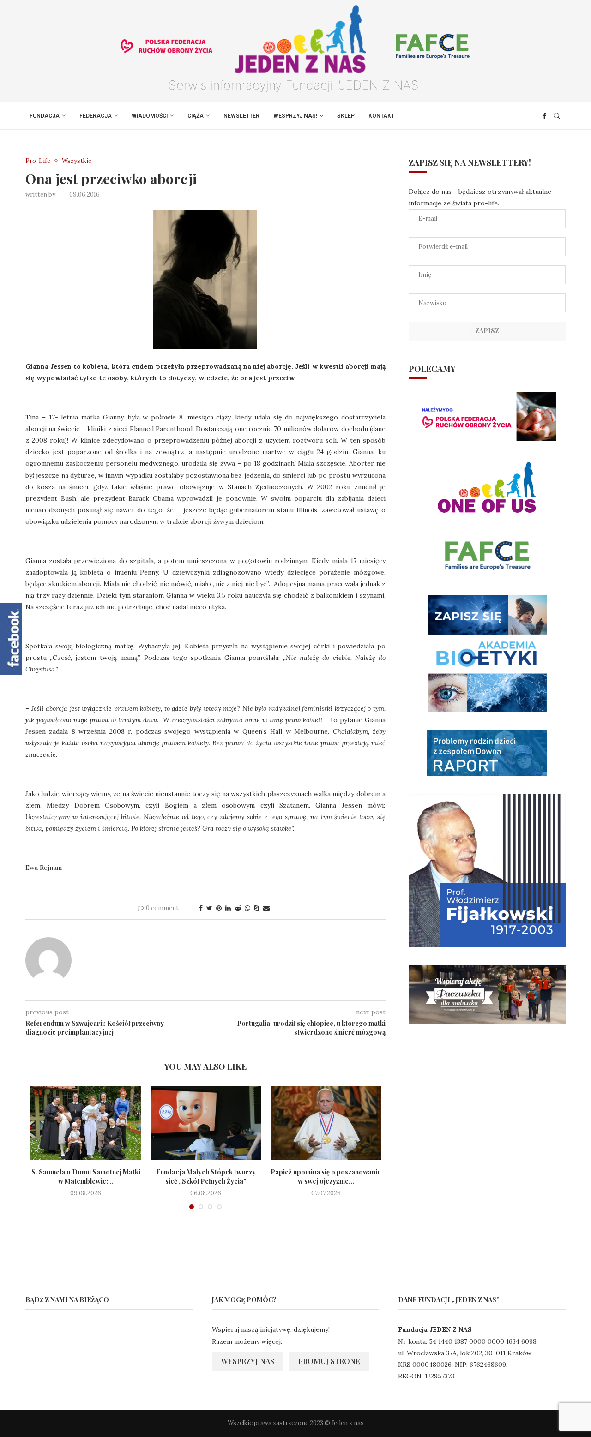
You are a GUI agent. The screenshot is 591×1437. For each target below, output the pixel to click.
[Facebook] (544, 115)
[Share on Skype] (256, 908)
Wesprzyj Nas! (295, 116)
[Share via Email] (266, 908)
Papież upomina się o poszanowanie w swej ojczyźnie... (326, 1177)
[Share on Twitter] (209, 908)
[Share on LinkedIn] (228, 908)
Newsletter (241, 116)
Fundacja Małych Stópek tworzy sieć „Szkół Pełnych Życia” (206, 1177)
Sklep (346, 116)
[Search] (556, 115)
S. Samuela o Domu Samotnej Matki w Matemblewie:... (85, 1177)
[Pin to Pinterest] (219, 908)
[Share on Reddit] (238, 908)
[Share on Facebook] (201, 908)
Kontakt (381, 116)
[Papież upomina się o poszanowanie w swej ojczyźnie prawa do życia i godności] (326, 1123)
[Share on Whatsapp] (247, 908)
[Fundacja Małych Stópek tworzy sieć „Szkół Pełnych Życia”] (206, 1123)
